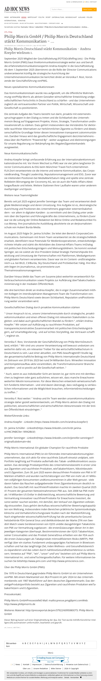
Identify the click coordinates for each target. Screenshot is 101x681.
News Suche (87, 9)
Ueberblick (39, 27)
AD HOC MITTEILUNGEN (11, 23)
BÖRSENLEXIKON (77, 2)
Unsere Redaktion (40, 668)
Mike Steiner (56, 668)
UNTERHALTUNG (58, 17)
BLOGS (68, 2)
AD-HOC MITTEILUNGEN (27, 23)
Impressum (37, 664)
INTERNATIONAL (10, 20)
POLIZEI (89, 17)
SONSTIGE (21, 20)
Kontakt (26, 664)
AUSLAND (81, 17)
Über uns (26, 668)
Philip (10, 32)
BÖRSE (23, 17)
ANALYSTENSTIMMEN (41, 23)
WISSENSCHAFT (71, 17)
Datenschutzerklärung (54, 664)
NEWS (6, 17)
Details (66, 677)
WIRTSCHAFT (32, 17)
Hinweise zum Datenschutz (77, 664)
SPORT (48, 17)
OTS (5, 32)
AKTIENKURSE (15, 17)
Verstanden (74, 677)
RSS (86, 2)
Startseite (24, 27)
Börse (31, 27)
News (18, 664)
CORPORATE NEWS (54, 23)
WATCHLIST (93, 2)
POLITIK (41, 17)
